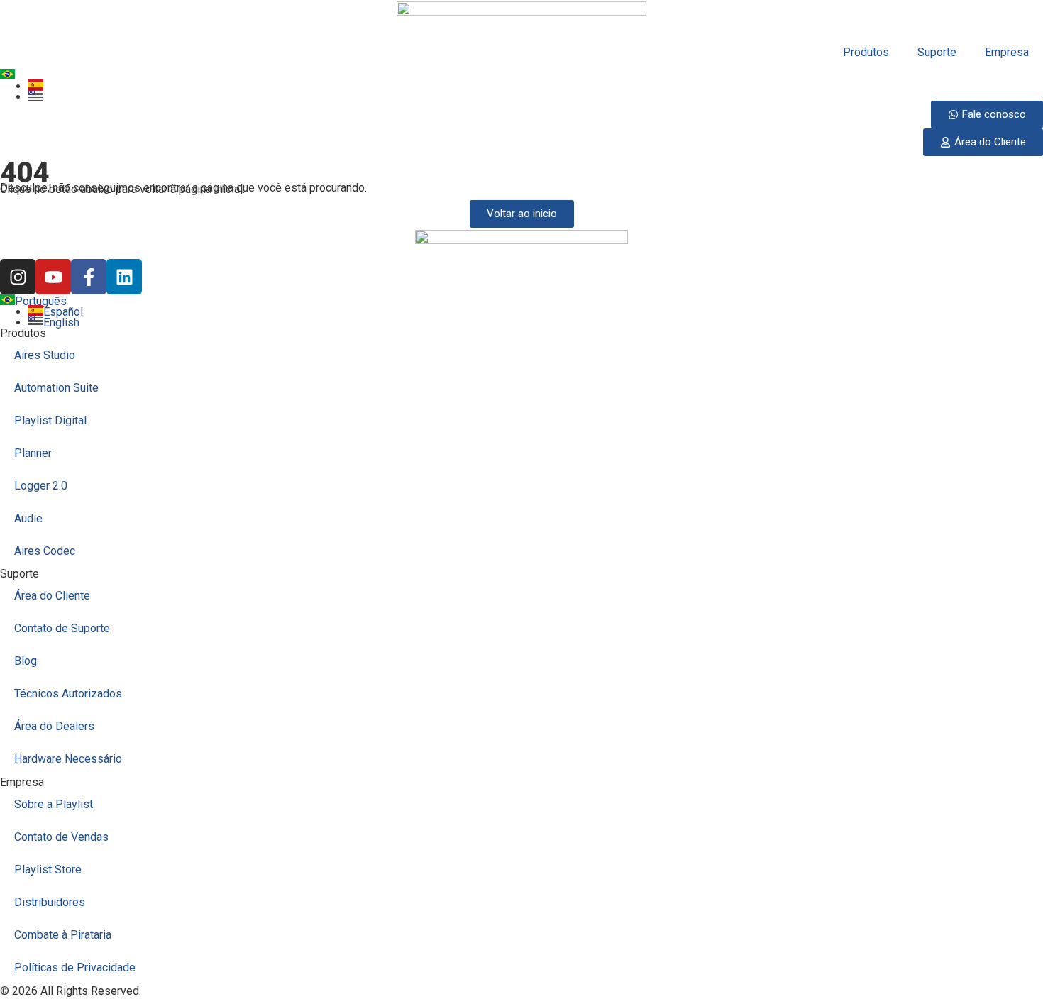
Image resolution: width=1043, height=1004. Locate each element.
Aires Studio (44, 355)
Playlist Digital (50, 420)
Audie (28, 518)
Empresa (1007, 52)
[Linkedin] (124, 276)
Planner (33, 453)
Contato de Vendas (61, 837)
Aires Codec (44, 551)
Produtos (866, 52)
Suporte (936, 52)
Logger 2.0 (40, 485)
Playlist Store (48, 869)
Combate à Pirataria (62, 935)
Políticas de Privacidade (75, 967)
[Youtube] (53, 276)
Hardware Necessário (68, 759)
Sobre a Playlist (53, 804)
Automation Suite (56, 388)
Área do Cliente (52, 595)
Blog (25, 661)
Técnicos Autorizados (68, 693)
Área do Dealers (54, 726)
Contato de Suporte (62, 628)
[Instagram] (17, 276)
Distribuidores (49, 902)
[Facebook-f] (88, 276)
